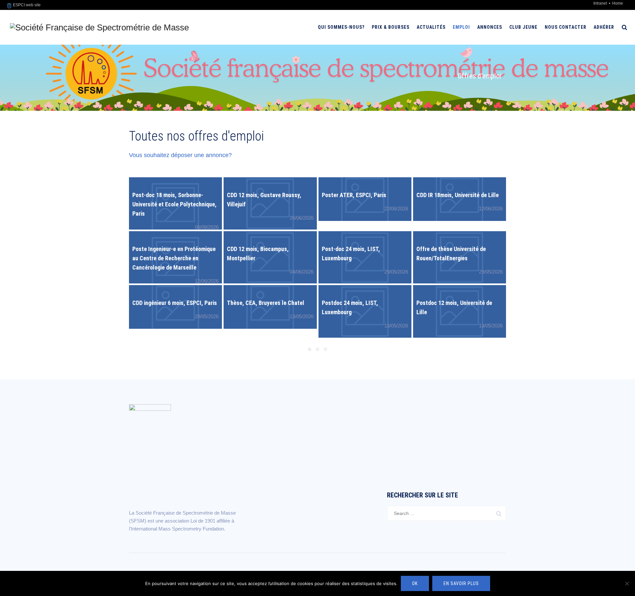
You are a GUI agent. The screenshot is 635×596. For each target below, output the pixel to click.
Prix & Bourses (390, 27)
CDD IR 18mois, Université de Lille (457, 195)
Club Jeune (523, 27)
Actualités (431, 27)
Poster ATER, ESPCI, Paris (354, 195)
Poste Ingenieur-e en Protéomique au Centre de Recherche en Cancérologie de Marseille (174, 258)
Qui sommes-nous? (341, 27)
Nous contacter (565, 27)
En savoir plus (461, 583)
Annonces (489, 27)
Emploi (461, 27)
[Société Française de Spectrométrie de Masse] (99, 27)
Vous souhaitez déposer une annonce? (180, 155)
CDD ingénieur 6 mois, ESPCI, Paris (174, 302)
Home (617, 3)
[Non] (626, 583)
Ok (415, 583)
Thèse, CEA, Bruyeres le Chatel (265, 302)
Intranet (600, 3)
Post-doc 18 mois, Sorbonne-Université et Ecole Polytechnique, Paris (174, 204)
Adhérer (604, 27)
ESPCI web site (26, 5)
